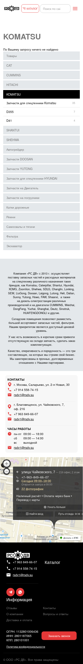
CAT (9, 65)
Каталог (52, 562)
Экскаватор (14, 246)
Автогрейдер (15, 149)
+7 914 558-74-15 (26, 390)
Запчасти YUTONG (19, 169)
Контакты (49, 608)
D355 (10, 112)
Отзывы (11, 608)
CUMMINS (13, 75)
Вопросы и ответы (55, 614)
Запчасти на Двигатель (22, 188)
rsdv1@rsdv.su (24, 395)
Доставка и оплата (19, 620)
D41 (9, 120)
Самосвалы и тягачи (20, 226)
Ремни (10, 217)
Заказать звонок (59, 636)
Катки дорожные (17, 207)
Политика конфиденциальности (25, 646)
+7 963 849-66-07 (26, 414)
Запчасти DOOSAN (19, 159)
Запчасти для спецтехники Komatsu (31, 103)
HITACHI (12, 85)
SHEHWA (12, 140)
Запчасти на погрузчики (22, 197)
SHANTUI (12, 130)
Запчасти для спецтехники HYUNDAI (31, 178)
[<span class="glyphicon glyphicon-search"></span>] (66, 8)
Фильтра (12, 236)
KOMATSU (13, 94)
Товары (11, 56)
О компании (14, 614)
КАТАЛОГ (32, 8)
